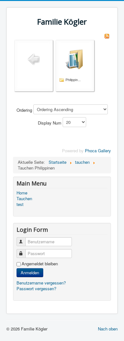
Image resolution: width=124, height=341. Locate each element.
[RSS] (106, 35)
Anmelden (30, 272)
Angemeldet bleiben (40, 264)
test (20, 204)
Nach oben (108, 329)
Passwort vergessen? (36, 288)
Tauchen (24, 198)
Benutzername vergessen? (41, 283)
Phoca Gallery (98, 151)
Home (22, 193)
